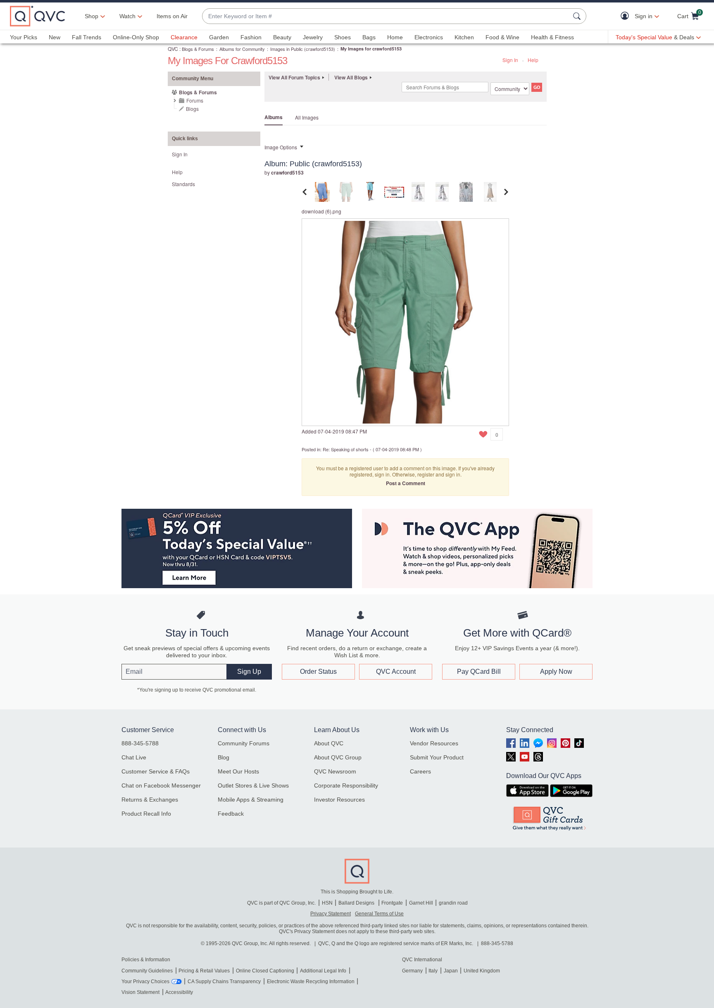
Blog (223, 757)
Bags (369, 37)
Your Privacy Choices (145, 981)
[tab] (322, 190)
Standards (183, 183)
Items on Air (172, 16)
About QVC (328, 743)
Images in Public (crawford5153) (302, 48)
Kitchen (464, 37)
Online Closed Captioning (265, 971)
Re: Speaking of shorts (346, 449)
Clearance (184, 37)
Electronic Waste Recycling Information (311, 981)
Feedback (231, 813)
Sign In (510, 59)
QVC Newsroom (335, 771)
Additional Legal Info (323, 971)
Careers (420, 771)
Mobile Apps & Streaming (250, 799)
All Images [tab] (307, 117)
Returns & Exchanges (149, 799)
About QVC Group (338, 757)
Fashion (251, 37)
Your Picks (23, 37)
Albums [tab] (273, 117)
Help (533, 59)
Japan (451, 971)
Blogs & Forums (198, 48)
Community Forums (243, 743)
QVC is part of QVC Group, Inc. (281, 903)
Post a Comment (405, 483)
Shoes (342, 37)
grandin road (453, 903)
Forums (194, 100)
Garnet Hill (421, 903)
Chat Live (133, 757)
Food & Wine (502, 37)
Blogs (192, 108)
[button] (626, 16)
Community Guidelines (147, 971)
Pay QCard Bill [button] (479, 671)
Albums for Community (242, 48)
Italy (433, 971)
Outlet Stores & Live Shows (253, 785)
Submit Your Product (437, 757)
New (54, 37)
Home (395, 37)
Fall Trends (86, 37)
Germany (412, 971)
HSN (327, 903)
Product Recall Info (146, 813)
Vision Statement (140, 992)
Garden (219, 37)
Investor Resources (339, 799)
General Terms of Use (379, 914)
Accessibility (179, 992)
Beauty (282, 37)
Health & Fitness (552, 37)
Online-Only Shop (136, 37)
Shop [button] (91, 16)
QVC (173, 48)
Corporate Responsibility (346, 785)
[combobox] (385, 16)
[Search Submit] (578, 16)
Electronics (428, 37)
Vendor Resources (434, 743)
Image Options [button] (280, 147)
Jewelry (313, 37)
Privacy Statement (330, 914)
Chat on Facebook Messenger (161, 785)
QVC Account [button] (396, 671)
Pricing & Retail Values (204, 971)
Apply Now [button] (556, 671)
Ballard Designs (357, 903)
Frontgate (392, 903)
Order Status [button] (318, 671)
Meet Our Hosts (238, 771)
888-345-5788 (140, 743)
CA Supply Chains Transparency (224, 981)
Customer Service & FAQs (155, 771)
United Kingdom (482, 971)
